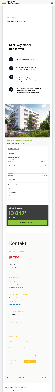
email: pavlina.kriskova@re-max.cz (17, 287)
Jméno (11, 341)
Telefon (26, 348)
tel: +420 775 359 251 (14, 284)
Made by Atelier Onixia (43, 377)
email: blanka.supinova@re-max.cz (17, 304)
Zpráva (11, 354)
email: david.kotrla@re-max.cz (16, 271)
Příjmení (26, 341)
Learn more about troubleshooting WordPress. (15, 390)
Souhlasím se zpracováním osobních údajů (16, 362)
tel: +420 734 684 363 (14, 267)
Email (10, 348)
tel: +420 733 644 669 (14, 301)
